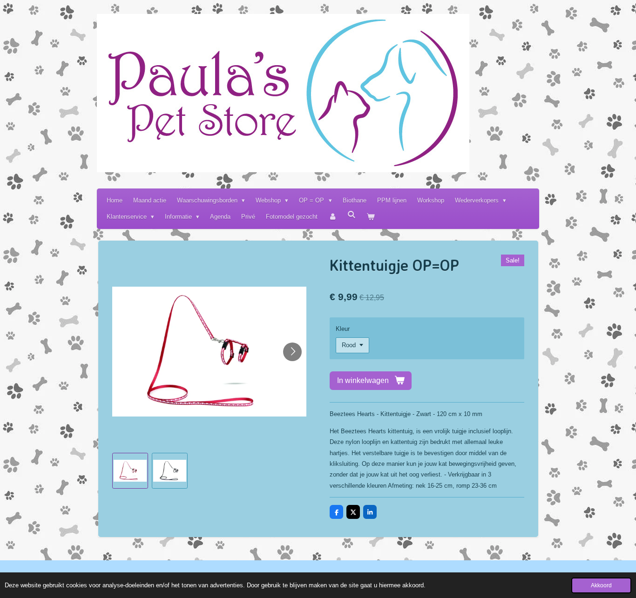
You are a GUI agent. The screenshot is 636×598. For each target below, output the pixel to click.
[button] (130, 471)
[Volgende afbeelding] (292, 352)
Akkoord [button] (601, 585)
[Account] (332, 216)
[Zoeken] (352, 214)
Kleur (343, 328)
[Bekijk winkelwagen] (371, 216)
